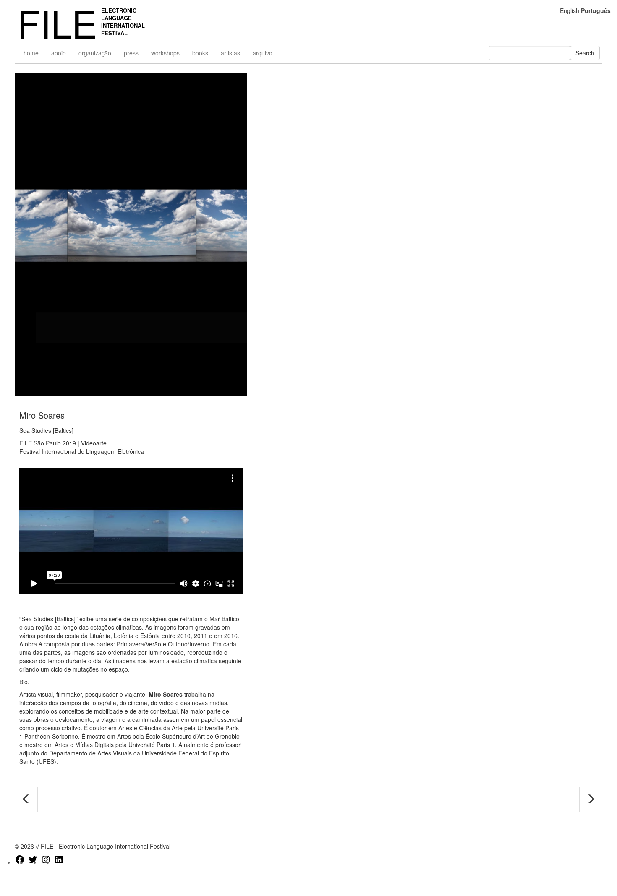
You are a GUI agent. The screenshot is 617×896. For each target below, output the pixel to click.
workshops (165, 53)
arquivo (262, 53)
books (200, 53)
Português (596, 10)
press (131, 53)
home (31, 53)
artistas (230, 53)
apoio (58, 53)
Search (584, 53)
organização (94, 53)
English (569, 10)
